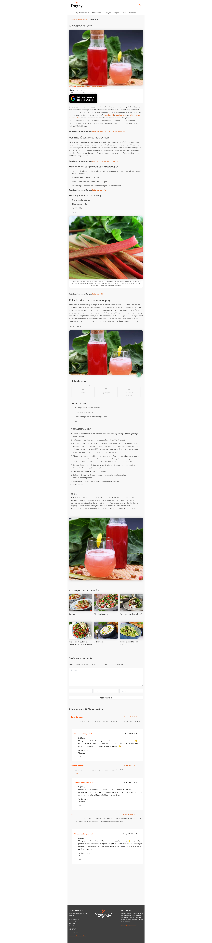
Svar (77, 724)
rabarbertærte (120, 115)
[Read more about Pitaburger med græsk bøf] (131, 602)
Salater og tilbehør (83, 19)
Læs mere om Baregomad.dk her (77, 936)
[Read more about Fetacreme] (106, 630)
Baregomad (74, 19)
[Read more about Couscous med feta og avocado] (131, 630)
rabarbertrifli (109, 115)
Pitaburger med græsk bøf (131, 614)
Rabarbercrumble (99, 190)
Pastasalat (73, 614)
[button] (140, 5)
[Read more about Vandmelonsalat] (106, 602)
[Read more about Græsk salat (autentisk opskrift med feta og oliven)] (80, 630)
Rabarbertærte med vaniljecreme (105, 161)
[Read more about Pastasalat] (80, 602)
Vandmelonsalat (101, 614)
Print (138, 375)
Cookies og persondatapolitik (128, 925)
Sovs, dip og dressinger (102, 86)
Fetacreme (98, 642)
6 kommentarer (81, 86)
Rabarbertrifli (97, 294)
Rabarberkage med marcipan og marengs (108, 131)
